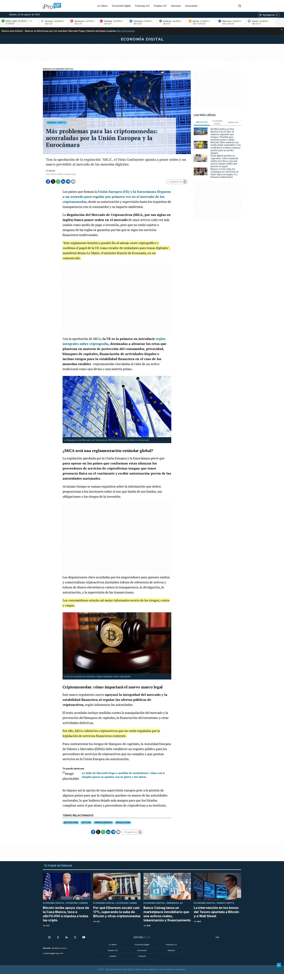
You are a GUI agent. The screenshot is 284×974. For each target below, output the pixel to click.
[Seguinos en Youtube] (83, 937)
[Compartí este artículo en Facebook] (48, 181)
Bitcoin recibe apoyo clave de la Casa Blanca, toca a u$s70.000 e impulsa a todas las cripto (66, 914)
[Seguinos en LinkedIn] (66, 937)
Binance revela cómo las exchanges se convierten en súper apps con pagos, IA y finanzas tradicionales (224, 172)
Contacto (142, 956)
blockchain (71, 822)
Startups (176, 5)
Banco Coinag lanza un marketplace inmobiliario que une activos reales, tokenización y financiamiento (167, 914)
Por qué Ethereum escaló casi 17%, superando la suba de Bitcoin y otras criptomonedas (117, 912)
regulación (123, 822)
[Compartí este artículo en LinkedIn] (63, 181)
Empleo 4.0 (160, 5)
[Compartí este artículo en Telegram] (68, 181)
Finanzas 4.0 (142, 5)
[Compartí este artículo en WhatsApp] (58, 181)
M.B (148, 925)
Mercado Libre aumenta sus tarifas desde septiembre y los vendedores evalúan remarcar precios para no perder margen (225, 147)
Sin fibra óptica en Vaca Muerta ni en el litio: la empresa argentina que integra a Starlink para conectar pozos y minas (222, 134)
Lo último (102, 5)
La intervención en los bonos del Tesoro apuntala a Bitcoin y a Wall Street (216, 912)
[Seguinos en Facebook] (58, 937)
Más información (125, 31)
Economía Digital (121, 5)
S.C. (48, 925)
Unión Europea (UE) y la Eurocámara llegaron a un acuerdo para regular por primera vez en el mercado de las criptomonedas (117, 196)
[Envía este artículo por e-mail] (73, 181)
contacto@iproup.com (53, 953)
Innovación (191, 5)
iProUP (52, 171)
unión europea (103, 822)
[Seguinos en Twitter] (75, 937)
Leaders (112, 956)
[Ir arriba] (279, 965)
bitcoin (86, 822)
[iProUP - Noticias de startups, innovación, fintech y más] (51, 6)
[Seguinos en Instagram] (49, 937)
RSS (217, 937)
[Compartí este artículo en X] (53, 181)
